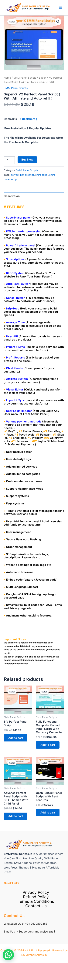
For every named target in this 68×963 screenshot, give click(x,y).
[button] (58, 21)
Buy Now (27, 159)
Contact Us (36, 906)
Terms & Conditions (36, 901)
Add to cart (15, 738)
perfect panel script (22, 174)
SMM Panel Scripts (24, 77)
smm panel (41, 174)
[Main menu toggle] (60, 7)
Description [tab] (12, 196)
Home (7, 77)
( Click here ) (28, 119)
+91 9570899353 (36, 923)
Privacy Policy (36, 892)
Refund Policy (36, 897)
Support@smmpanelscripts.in (37, 931)
